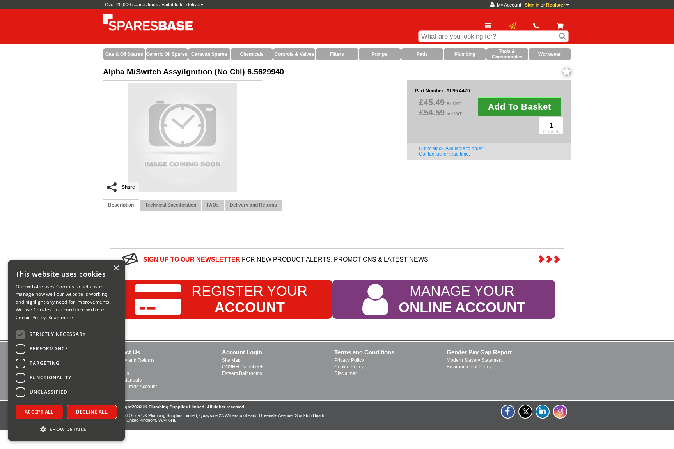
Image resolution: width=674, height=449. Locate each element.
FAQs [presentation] (213, 205)
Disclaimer (345, 373)
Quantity (551, 131)
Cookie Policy (349, 366)
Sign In (532, 5)
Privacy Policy (349, 360)
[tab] (121, 205)
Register (555, 5)
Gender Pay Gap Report (479, 352)
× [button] (116, 268)
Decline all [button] (92, 411)
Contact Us (125, 352)
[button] (66, 428)
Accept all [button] (39, 411)
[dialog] (66, 350)
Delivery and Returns (132, 360)
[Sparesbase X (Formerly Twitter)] (525, 416)
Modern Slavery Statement (475, 360)
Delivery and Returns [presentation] (253, 205)
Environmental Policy (469, 366)
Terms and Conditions (364, 352)
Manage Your (462, 299)
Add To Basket (519, 106)
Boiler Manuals (126, 380)
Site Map (231, 360)
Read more (60, 317)
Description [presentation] (121, 205)
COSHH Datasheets (243, 366)
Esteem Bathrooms (242, 373)
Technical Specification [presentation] (170, 205)
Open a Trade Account (133, 386)
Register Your (249, 299)
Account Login (242, 352)
